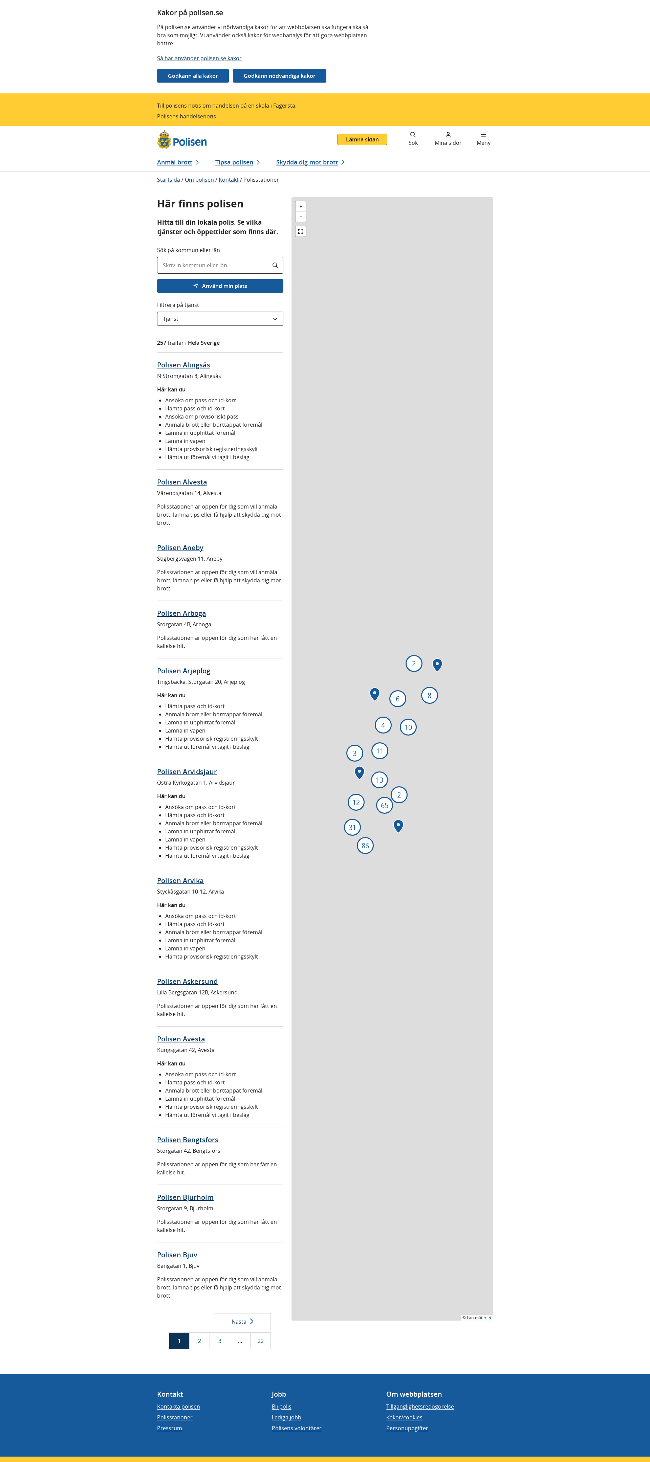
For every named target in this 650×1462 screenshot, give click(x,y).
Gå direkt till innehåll (31, 130)
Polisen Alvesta (182, 482)
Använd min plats (224, 286)
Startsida (168, 179)
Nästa (239, 1321)
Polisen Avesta (181, 1038)
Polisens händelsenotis (186, 116)
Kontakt (229, 179)
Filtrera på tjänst (178, 305)
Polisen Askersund (187, 981)
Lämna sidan (362, 139)
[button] (301, 206)
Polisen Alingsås (183, 364)
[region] (392, 759)
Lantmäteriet (479, 1317)
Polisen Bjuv (177, 1254)
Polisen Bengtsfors (187, 1139)
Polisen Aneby (180, 547)
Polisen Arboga (181, 613)
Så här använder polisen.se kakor (199, 58)
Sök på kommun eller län (188, 250)
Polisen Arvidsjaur (187, 771)
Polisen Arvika (180, 880)
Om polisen (199, 179)
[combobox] (220, 265)
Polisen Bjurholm (185, 1197)
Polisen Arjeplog (183, 670)
